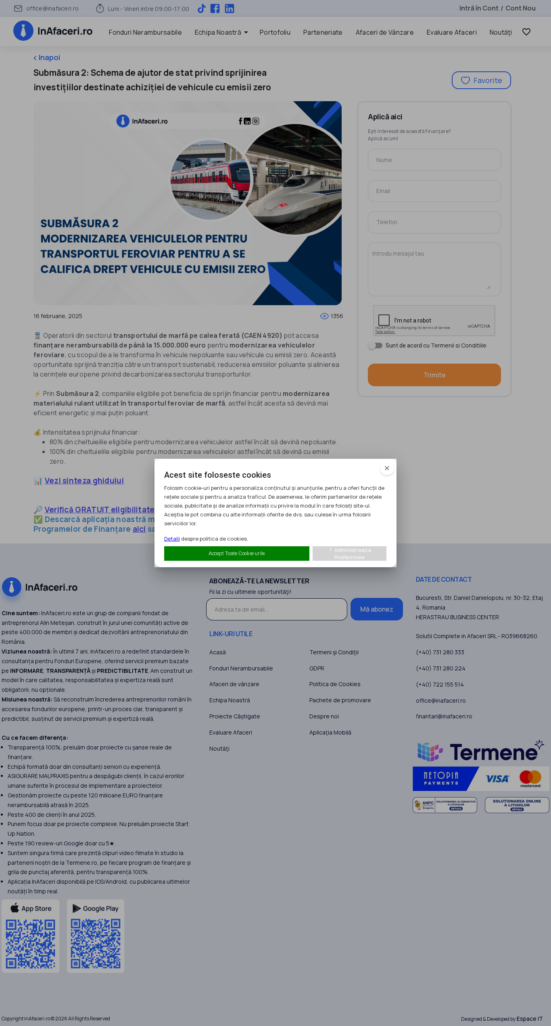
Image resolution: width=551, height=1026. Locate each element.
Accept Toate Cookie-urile (237, 553)
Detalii (172, 538)
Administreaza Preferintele (349, 553)
